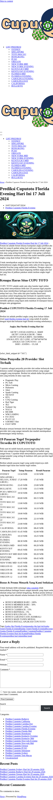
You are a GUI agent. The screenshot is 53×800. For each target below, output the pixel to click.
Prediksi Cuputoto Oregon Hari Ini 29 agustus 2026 (22, 774)
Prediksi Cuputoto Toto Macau (18, 755)
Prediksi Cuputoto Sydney (16, 753)
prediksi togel (26, 636)
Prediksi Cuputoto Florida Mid (18, 731)
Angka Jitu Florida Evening (16, 626)
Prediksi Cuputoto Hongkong (18, 733)
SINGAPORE (17, 52)
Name (3, 654)
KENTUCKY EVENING (22, 71)
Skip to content (6, 1)
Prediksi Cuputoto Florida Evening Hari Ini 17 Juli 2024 (24, 243)
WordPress (21, 796)
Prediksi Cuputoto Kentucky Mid (19, 738)
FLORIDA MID (18, 74)
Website (3, 664)
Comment (5, 669)
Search (3, 704)
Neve (2, 796)
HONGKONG (17, 57)
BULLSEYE (17, 86)
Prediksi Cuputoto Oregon (16, 746)
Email (3, 659)
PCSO (14, 59)
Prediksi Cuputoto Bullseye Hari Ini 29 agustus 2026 (22, 772)
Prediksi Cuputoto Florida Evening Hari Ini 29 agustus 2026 (26, 779)
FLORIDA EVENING (21, 76)
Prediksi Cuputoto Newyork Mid (19, 743)
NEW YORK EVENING (22, 66)
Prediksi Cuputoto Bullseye (17, 719)
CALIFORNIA (18, 83)
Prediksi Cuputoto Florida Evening (20, 208)
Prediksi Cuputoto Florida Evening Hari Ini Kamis (25, 632)
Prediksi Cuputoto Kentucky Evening (21, 736)
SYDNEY (16, 49)
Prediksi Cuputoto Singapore (17, 750)
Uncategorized (11, 758)
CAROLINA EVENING (22, 78)
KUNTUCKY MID (20, 69)
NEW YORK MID (19, 64)
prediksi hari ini (14, 636)
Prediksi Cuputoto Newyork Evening (21, 741)
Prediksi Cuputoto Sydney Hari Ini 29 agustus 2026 (22, 769)
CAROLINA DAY (19, 81)
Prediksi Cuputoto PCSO (16, 748)
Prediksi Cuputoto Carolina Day (19, 724)
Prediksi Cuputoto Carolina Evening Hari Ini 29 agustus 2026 (26, 777)
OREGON (16, 61)
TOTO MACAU (18, 54)
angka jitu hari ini (35, 626)
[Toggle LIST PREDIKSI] (47, 139)
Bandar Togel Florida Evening (32, 629)
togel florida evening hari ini (17, 319)
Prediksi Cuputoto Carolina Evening (21, 726)
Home (2, 182)
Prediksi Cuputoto (28, 631)
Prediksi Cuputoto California (17, 721)
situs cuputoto (33, 588)
